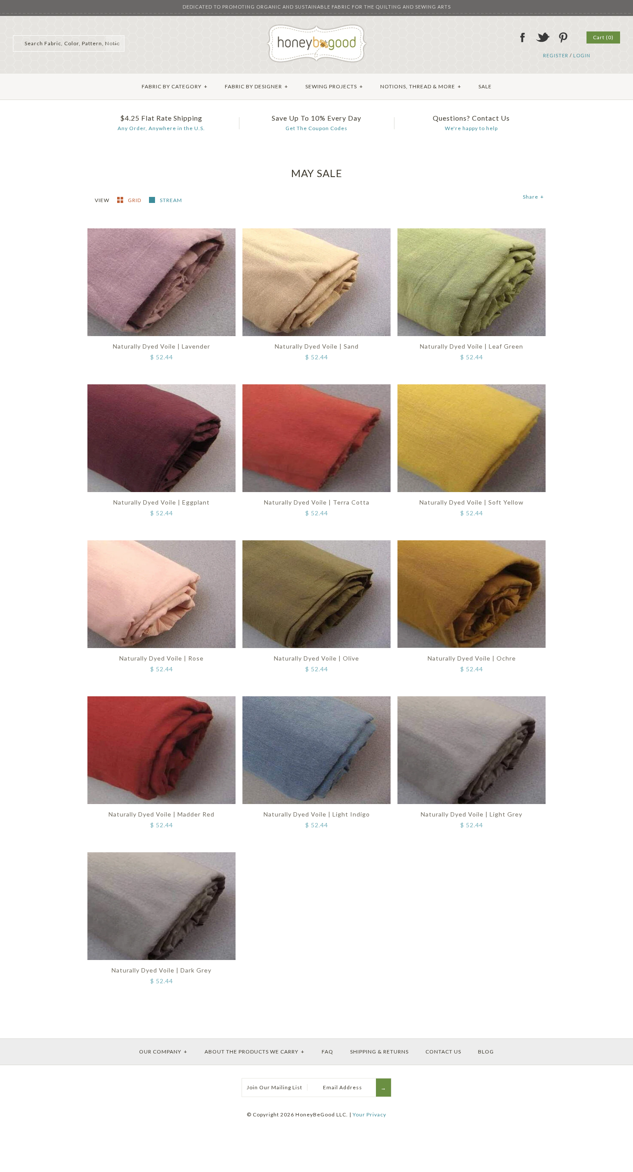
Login (581, 55)
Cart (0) (603, 37)
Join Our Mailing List (274, 1087)
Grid (135, 200)
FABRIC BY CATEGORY (175, 86)
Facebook (522, 37)
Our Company (163, 1051)
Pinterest (562, 37)
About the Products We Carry (254, 1051)
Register (555, 55)
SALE (485, 86)
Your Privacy (369, 1114)
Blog (486, 1051)
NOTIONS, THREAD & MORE (420, 86)
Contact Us (443, 1051)
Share (533, 196)
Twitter (542, 37)
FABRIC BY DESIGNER (256, 86)
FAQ (327, 1051)
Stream (171, 200)
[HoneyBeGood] (316, 27)
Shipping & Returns (379, 1051)
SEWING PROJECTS (334, 86)
